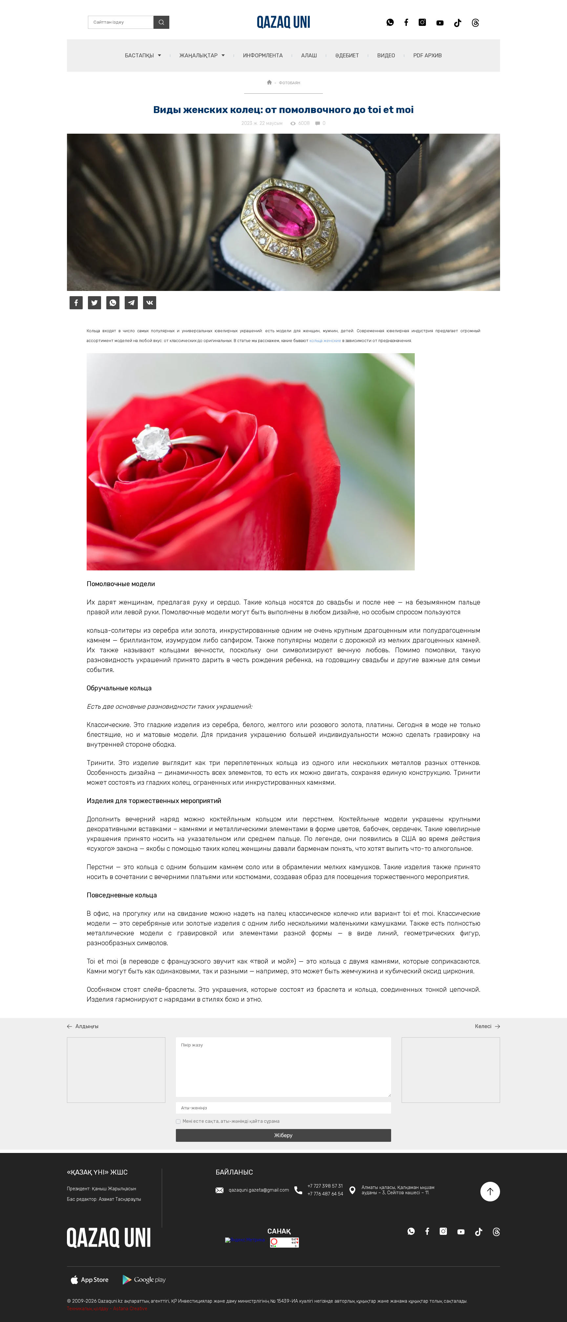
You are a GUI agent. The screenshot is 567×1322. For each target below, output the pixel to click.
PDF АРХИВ (427, 55)
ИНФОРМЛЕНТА (263, 55)
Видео (386, 55)
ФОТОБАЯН (289, 83)
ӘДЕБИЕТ (347, 55)
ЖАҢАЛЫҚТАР (199, 55)
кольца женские (325, 340)
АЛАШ (309, 55)
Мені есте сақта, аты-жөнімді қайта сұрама (231, 1121)
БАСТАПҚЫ (140, 55)
